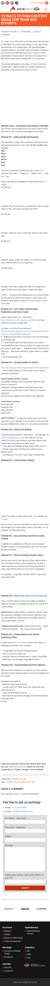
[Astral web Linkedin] (2, 3)
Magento (7, 931)
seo (20, 779)
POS (28, 958)
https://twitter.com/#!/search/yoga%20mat (19, 320)
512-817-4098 (37, 3)
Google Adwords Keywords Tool (32, 595)
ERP (28, 951)
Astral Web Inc (25, 8)
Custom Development (12, 941)
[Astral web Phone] (46, 3)
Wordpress (8, 957)
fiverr (44, 527)
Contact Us (8, 971)
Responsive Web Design (13, 938)
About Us (7, 967)
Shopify (7, 934)
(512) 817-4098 (19, 807)
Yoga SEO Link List (17, 767)
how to (17, 782)
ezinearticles (22, 642)
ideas (23, 782)
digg (8, 437)
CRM (29, 954)
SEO (28, 782)
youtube (4, 519)
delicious (18, 437)
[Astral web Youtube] (7, 3)
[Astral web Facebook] (12, 3)
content (15, 779)
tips (25, 779)
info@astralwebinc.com (22, 811)
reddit (3, 437)
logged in (17, 794)
